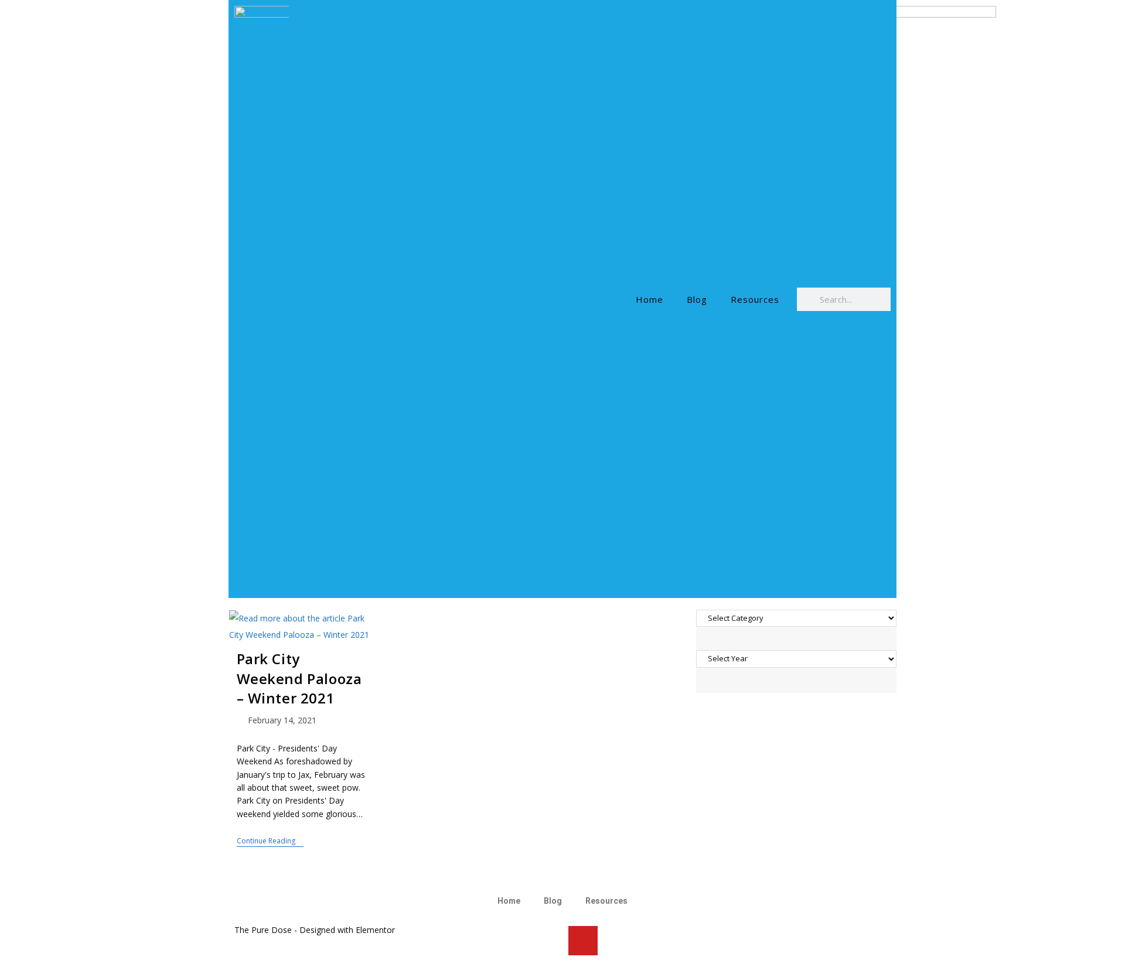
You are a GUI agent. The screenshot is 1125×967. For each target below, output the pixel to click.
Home (649, 299)
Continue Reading (270, 841)
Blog (697, 299)
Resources (755, 299)
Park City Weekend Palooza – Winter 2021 (299, 678)
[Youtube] (583, 940)
